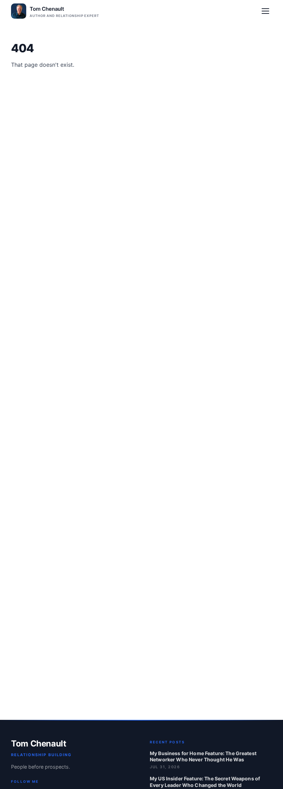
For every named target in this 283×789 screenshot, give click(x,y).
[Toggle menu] (265, 11)
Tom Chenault (38, 743)
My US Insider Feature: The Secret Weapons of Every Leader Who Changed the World (205, 782)
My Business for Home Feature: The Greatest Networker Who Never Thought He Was (203, 756)
